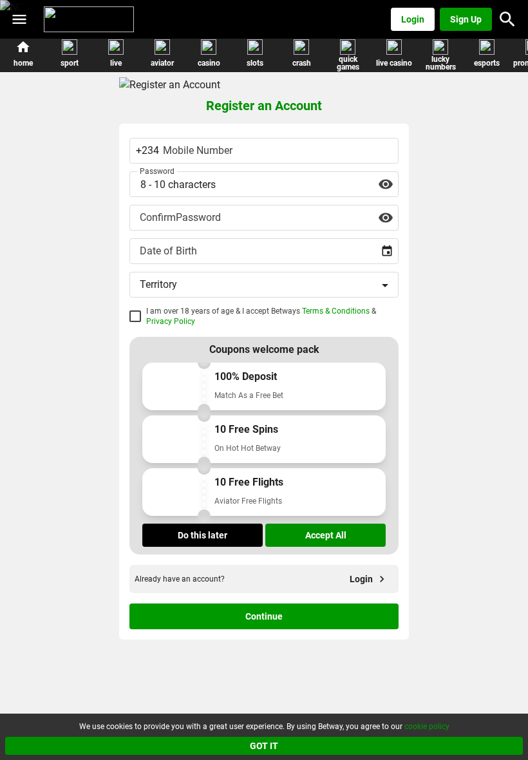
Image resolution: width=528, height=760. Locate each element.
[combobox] (264, 251)
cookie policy (426, 726)
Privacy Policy (170, 321)
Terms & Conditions (336, 311)
